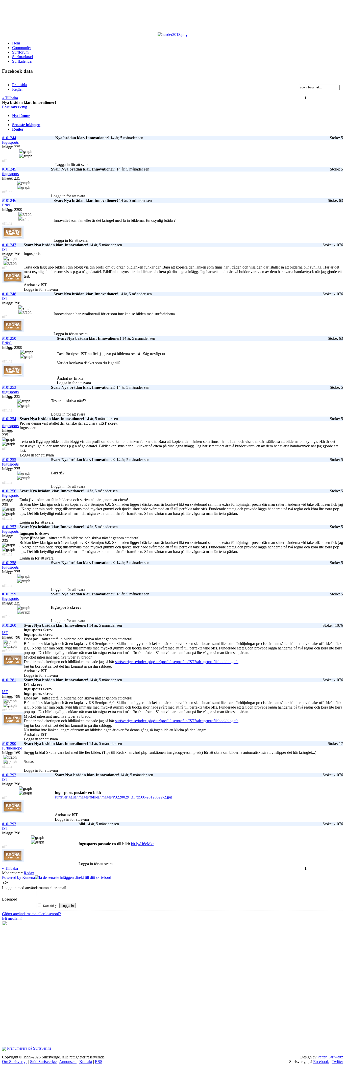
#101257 (9, 527)
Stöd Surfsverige (43, 1061)
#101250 (9, 338)
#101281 (9, 680)
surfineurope (12, 748)
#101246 (9, 200)
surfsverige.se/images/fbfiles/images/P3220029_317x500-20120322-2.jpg (113, 797)
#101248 (9, 294)
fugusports (10, 142)
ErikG (7, 205)
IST (5, 249)
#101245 (9, 169)
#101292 (9, 775)
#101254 (9, 419)
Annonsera (68, 1061)
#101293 (9, 824)
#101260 (9, 625)
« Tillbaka (10, 98)
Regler (17, 129)
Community (21, 47)
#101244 (9, 138)
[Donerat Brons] (13, 237)
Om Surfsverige (14, 1061)
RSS (98, 1061)
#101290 (9, 743)
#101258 (9, 563)
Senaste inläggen (26, 125)
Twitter (337, 1061)
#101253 (9, 387)
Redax (29, 873)
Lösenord (9, 899)
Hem (16, 43)
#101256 (9, 491)
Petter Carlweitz (330, 1057)
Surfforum (20, 52)
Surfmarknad (22, 57)
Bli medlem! (12, 918)
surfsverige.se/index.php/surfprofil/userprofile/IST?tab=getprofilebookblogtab (176, 662)
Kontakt (85, 1061)
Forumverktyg (14, 107)
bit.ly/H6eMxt (142, 844)
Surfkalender (22, 61)
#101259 (9, 594)
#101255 (9, 459)
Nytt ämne (21, 115)
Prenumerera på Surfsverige (29, 1048)
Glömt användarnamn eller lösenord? (31, 914)
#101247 (9, 245)
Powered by (12, 877)
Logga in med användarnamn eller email (34, 888)
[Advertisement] (126, 17)
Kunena (28, 877)
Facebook (321, 1061)
